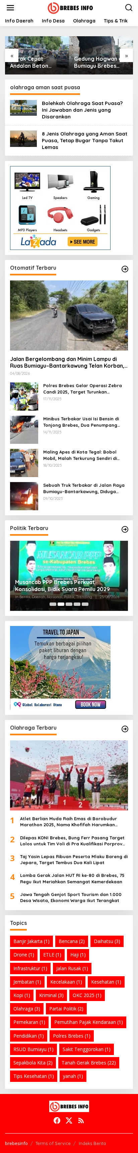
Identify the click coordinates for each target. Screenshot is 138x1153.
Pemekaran (29, 1022)
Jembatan (27, 982)
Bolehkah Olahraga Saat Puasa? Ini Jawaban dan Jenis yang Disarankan (82, 110)
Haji (78, 954)
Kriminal (51, 995)
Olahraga (26, 1008)
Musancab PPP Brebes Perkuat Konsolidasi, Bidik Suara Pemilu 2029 (62, 585)
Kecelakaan (66, 982)
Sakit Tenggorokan (87, 1049)
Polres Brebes (71, 1036)
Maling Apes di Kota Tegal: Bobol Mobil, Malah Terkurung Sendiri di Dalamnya (80, 455)
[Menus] (10, 7)
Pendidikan (28, 1036)
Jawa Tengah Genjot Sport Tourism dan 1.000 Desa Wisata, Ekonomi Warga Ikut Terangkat (71, 897)
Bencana (72, 941)
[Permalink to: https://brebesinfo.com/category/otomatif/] (125, 269)
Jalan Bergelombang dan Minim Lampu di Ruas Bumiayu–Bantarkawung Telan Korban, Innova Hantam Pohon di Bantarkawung (67, 363)
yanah (73, 1076)
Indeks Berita (92, 1143)
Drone (23, 954)
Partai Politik (66, 1008)
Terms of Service (53, 1143)
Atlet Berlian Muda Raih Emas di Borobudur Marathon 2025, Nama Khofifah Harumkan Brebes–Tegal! (68, 822)
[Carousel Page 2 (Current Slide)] (61, 604)
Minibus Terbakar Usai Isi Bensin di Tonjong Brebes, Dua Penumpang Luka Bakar (81, 422)
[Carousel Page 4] (77, 604)
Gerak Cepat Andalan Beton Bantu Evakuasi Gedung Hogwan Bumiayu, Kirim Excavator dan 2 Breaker (31, 62)
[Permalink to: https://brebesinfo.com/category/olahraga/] (125, 729)
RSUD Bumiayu (33, 1049)
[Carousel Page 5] (85, 604)
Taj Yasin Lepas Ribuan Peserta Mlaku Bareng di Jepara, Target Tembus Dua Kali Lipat (74, 859)
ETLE (52, 954)
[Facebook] (57, 1120)
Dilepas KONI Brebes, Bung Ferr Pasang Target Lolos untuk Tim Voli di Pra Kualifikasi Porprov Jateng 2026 (72, 841)
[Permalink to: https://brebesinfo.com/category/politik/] (125, 529)
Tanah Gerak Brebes (89, 1062)
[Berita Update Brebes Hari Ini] (70, 7)
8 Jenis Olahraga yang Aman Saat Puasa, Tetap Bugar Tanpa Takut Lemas (84, 140)
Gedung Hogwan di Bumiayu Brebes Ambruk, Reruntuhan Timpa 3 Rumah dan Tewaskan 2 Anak (100, 62)
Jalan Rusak (72, 968)
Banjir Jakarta (31, 941)
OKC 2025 (87, 995)
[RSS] (81, 1120)
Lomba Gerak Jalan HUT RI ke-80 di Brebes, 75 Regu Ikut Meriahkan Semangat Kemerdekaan (72, 878)
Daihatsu (107, 941)
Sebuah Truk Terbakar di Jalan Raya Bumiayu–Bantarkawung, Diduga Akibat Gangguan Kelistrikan (84, 488)
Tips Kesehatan (33, 1076)
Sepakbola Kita (33, 1062)
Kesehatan (106, 982)
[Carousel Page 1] (53, 604)
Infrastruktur (30, 968)
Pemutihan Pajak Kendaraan (88, 1022)
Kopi (21, 995)
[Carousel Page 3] (69, 604)
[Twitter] (69, 1120)
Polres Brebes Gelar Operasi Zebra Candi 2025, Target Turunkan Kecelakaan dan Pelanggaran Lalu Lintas (82, 389)
